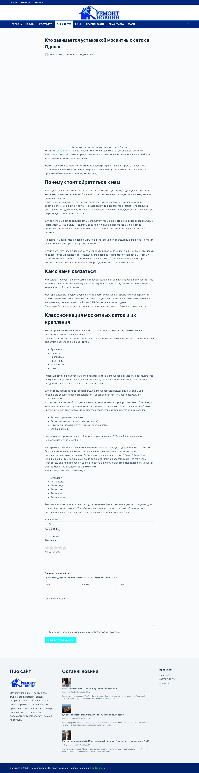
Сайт (122, 584)
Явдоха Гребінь (70, 692)
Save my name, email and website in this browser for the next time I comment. (84, 632)
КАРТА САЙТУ (26, 2)
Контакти (39, 2)
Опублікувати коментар (61, 640)
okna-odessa (64, 150)
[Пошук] (188, 24)
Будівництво (64, 24)
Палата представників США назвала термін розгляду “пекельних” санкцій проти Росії (105, 741)
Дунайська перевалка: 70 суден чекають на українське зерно (93, 714)
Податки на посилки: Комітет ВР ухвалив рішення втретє (91, 688)
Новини (29, 24)
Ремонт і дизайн (95, 24)
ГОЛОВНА (17, 24)
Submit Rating (52, 529)
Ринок (78, 24)
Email (85, 584)
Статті (131, 24)
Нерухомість (45, 24)
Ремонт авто (116, 24)
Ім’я (47, 584)
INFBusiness (98, 768)
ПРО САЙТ (14, 2)
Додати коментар (55, 598)
